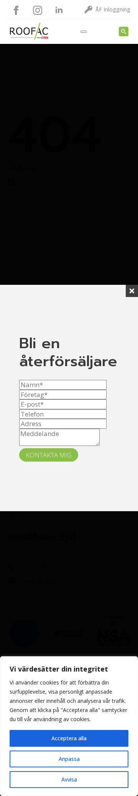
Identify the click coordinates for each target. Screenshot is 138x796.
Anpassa (69, 758)
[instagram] (37, 10)
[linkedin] (59, 10)
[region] (69, 726)
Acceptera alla (69, 738)
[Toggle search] (123, 31)
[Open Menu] (83, 32)
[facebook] (16, 10)
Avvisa (69, 779)
